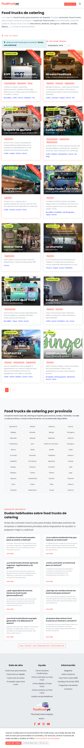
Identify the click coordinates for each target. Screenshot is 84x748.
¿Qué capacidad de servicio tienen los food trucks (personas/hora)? (19, 593)
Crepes (62, 98)
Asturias (32, 438)
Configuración (30, 743)
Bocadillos (7, 98)
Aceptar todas (13, 743)
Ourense (13, 490)
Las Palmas (32, 461)
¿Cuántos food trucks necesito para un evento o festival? (20, 538)
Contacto (68, 689)
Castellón (13, 461)
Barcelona (13, 426)
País (41, 719)
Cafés (14, 98)
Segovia (13, 478)
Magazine (68, 670)
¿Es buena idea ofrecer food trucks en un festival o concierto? (61, 619)
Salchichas (71, 377)
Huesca (70, 484)
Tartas (20, 321)
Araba (32, 484)
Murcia (13, 450)
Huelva (51, 473)
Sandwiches (62, 154)
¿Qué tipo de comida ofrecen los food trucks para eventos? (61, 591)
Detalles (44, 743)
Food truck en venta (15, 678)
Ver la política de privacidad (47, 738)
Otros (24, 210)
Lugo (70, 473)
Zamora (71, 490)
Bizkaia (51, 432)
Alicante (32, 432)
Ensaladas (58, 212)
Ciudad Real (32, 478)
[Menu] (79, 3)
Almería (71, 438)
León (32, 444)
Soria (13, 484)
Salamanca (32, 490)
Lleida (32, 450)
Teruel (51, 490)
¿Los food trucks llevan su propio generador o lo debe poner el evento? (21, 620)
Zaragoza (70, 444)
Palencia (70, 478)
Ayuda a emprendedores (42, 696)
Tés (33, 98)
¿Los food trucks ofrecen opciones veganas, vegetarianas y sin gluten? (22, 565)
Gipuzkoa (51, 461)
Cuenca (51, 478)
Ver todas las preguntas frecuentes (42, 646)
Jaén (70, 467)
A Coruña (13, 455)
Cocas (71, 321)
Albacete (13, 438)
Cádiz (71, 450)
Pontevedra (13, 444)
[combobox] (59, 46)
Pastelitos (27, 98)
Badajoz (13, 473)
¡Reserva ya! (70, 4)
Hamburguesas (68, 212)
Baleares (51, 438)
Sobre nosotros (68, 674)
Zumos (20, 98)
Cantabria (51, 455)
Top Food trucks (57, 41)
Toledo (32, 473)
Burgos (13, 467)
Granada (32, 455)
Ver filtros (11, 36)
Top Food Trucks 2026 (68, 678)
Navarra (71, 455)
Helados (54, 154)
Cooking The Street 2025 (68, 681)
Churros (12, 210)
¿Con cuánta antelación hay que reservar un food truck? (61, 538)
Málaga (13, 432)
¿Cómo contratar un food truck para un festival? (60, 564)
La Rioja (70, 461)
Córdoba (51, 467)
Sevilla (51, 450)
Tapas (48, 215)
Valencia (51, 426)
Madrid (32, 426)
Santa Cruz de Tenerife (52, 444)
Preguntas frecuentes (68, 685)
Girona (70, 426)
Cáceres (32, 467)
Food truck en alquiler (15, 674)
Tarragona (70, 432)
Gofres (18, 153)
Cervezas (54, 98)
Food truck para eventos (15, 670)
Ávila (51, 484)
